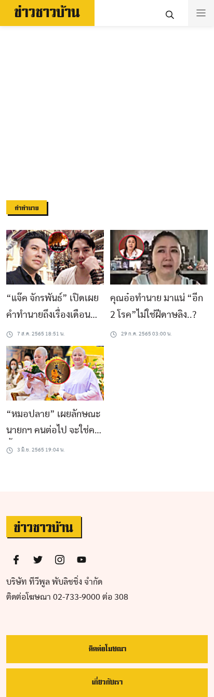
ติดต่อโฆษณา (107, 649)
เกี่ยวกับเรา (107, 682)
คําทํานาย (26, 208)
